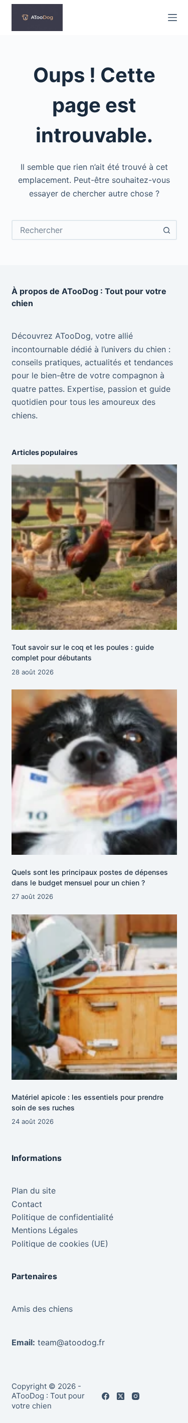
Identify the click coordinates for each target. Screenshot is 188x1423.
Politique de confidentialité (62, 1217)
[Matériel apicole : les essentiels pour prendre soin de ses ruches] (94, 997)
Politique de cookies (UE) (60, 1244)
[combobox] (85, 230)
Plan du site (34, 1190)
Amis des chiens (42, 1309)
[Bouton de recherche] (167, 230)
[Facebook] (105, 1396)
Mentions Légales (45, 1230)
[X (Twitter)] (120, 1396)
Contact (27, 1204)
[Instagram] (135, 1396)
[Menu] (172, 17)
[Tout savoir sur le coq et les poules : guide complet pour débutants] (94, 547)
